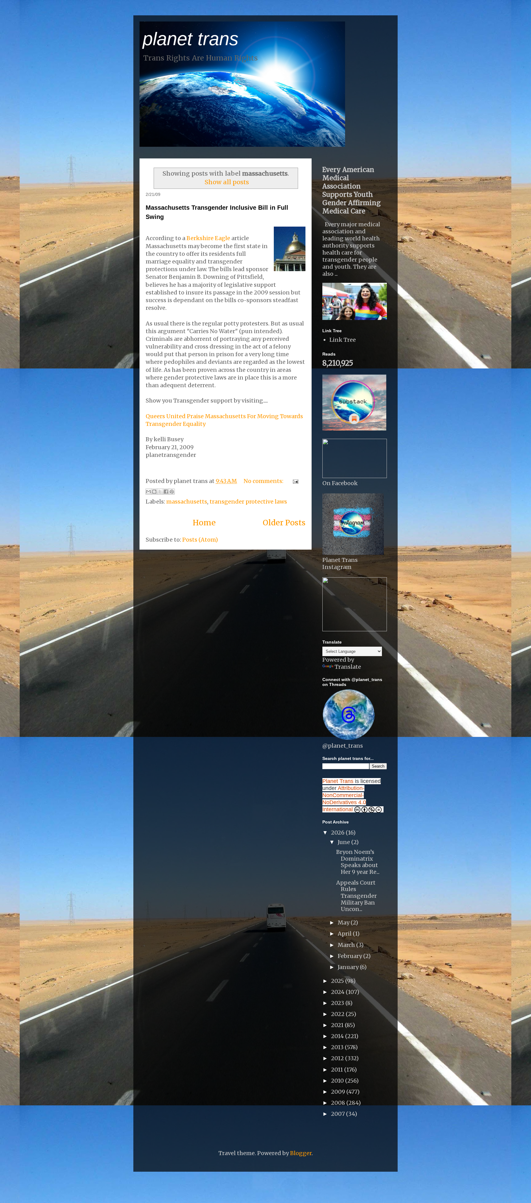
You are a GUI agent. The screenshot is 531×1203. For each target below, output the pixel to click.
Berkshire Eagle (208, 238)
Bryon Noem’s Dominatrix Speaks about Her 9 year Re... (358, 861)
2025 (338, 980)
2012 (338, 1058)
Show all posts (227, 182)
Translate (348, 666)
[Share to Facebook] (166, 492)
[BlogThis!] (154, 492)
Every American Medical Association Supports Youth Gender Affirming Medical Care (351, 190)
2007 (338, 1113)
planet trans (190, 39)
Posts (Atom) (200, 539)
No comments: (264, 481)
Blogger (301, 1153)
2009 (338, 1091)
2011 (337, 1069)
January (349, 967)
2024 (338, 991)
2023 (338, 1002)
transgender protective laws (248, 501)
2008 (338, 1102)
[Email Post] (294, 481)
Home (204, 523)
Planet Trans (337, 781)
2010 (338, 1080)
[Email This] (148, 492)
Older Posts (284, 523)
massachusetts (186, 501)
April (345, 933)
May (344, 922)
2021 (338, 1025)
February (350, 956)
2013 (338, 1047)
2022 (338, 1014)
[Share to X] (160, 492)
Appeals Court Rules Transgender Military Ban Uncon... (356, 896)
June (344, 842)
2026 (338, 832)
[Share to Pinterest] (172, 492)
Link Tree (342, 339)
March (347, 944)
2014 (338, 1036)
